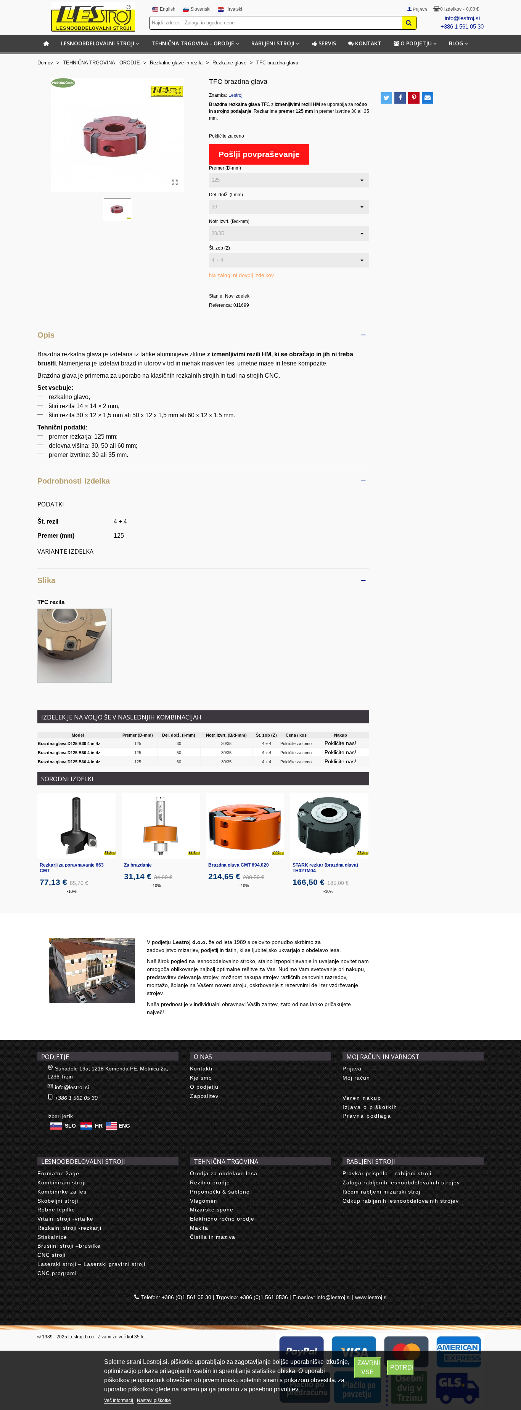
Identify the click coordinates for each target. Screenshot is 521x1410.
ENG (124, 1126)
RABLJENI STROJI (272, 43)
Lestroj (235, 95)
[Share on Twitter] (386, 98)
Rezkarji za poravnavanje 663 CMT (72, 867)
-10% (72, 891)
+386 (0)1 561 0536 (264, 1297)
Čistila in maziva (212, 1237)
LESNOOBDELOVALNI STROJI (97, 43)
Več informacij (119, 1400)
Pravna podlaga (367, 1116)
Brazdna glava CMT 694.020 (238, 865)
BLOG (456, 43)
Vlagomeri (204, 1201)
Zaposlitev (204, 1096)
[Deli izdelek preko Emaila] (427, 98)
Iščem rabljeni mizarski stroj (381, 1192)
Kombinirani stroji (61, 1182)
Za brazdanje (138, 865)
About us (56, 930)
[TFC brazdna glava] (174, 182)
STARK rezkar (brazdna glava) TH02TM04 (325, 867)
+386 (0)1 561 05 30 (186, 1297)
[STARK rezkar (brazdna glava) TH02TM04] (329, 826)
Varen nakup (362, 1098)
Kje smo (201, 1078)
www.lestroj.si (371, 1297)
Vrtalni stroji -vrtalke (65, 1219)
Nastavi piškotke (154, 1400)
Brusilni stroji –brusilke (69, 1246)
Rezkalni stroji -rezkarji (69, 1228)
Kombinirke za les (62, 1192)
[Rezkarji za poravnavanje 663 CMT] (76, 826)
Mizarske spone (211, 1210)
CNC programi (57, 1273)
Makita (199, 1228)
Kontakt (368, 43)
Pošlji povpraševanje (259, 154)
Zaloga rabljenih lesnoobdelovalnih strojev (401, 1182)
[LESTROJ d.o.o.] (93, 17)
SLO (70, 1126)
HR (99, 1126)
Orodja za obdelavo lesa (223, 1173)
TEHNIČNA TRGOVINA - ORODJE (192, 43)
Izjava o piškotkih (370, 1107)
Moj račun (356, 1078)
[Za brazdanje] (161, 826)
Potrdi (401, 1367)
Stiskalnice (52, 1237)
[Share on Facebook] (400, 98)
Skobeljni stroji (57, 1201)
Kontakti (201, 1069)
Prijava (352, 1069)
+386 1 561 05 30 (462, 26)
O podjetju (416, 43)
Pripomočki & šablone (220, 1192)
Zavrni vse (368, 1367)
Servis (327, 43)
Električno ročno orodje (222, 1219)
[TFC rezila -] (74, 645)
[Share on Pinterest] (414, 98)
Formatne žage (58, 1173)
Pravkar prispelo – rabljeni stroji (387, 1173)
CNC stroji (51, 1255)
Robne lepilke (56, 1210)
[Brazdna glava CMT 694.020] (245, 826)
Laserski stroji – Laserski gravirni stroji (91, 1264)
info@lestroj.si (462, 18)
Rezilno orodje (210, 1182)
